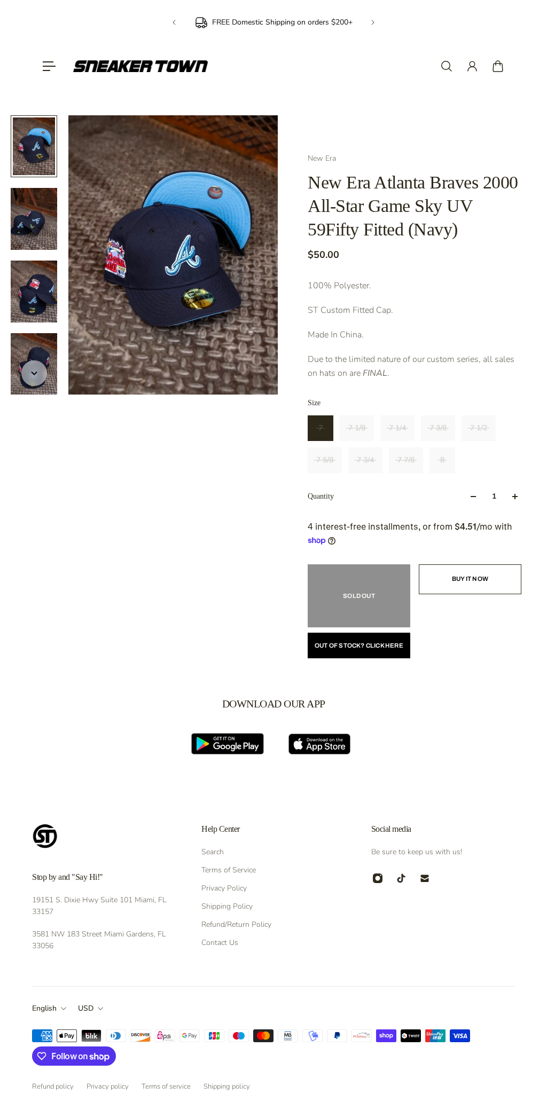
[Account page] (472, 66)
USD (85, 1008)
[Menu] (49, 66)
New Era (322, 158)
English (44, 1008)
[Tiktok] (401, 878)
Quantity (321, 496)
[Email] (424, 878)
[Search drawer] (446, 66)
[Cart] (498, 66)
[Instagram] (377, 878)
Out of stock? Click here (359, 645)
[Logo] (140, 66)
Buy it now (470, 579)
